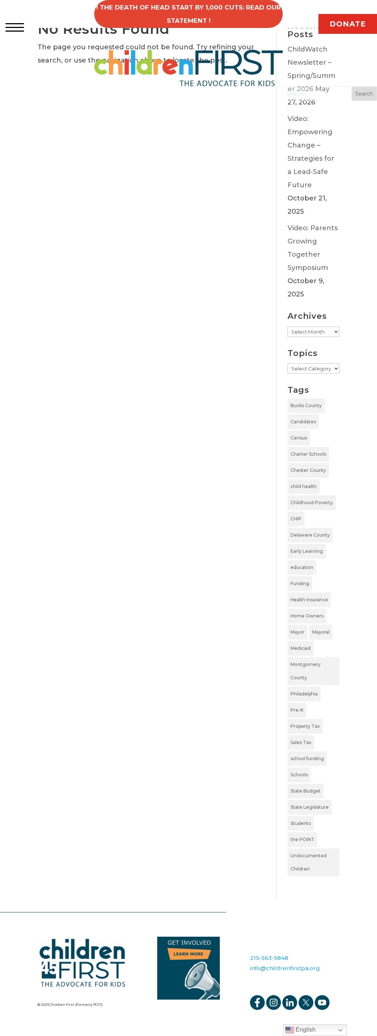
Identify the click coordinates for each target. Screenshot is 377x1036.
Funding (299, 583)
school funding (307, 758)
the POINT (302, 839)
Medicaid (300, 648)
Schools (299, 774)
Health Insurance (309, 599)
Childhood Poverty (311, 502)
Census (298, 438)
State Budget (305, 791)
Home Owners (307, 616)
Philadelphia (304, 694)
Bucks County (306, 405)
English (305, 1029)
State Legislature (309, 807)
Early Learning (306, 551)
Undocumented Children (308, 862)
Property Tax (305, 726)
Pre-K (296, 710)
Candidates (303, 421)
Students (300, 823)
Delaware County (310, 535)
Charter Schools (308, 454)
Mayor (297, 632)
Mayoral (321, 632)
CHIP (296, 518)
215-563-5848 (269, 957)
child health (303, 486)
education (301, 567)
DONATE (348, 23)
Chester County (308, 470)
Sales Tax (300, 742)
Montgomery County (305, 671)
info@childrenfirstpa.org (285, 968)
